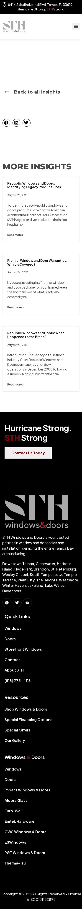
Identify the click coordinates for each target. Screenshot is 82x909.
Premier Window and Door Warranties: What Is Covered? (37, 262)
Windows (13, 628)
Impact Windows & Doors (27, 790)
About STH (14, 670)
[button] (76, 26)
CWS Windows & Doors (25, 831)
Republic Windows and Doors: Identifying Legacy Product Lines (34, 185)
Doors (10, 638)
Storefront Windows (23, 649)
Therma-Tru (15, 863)
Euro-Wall (13, 810)
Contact (12, 659)
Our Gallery (15, 740)
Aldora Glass (16, 800)
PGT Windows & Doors (25, 852)
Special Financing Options (28, 719)
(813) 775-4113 (18, 680)
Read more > (15, 235)
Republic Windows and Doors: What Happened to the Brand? (35, 335)
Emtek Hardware (19, 821)
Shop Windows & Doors (26, 709)
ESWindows (15, 842)
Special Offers (18, 730)
